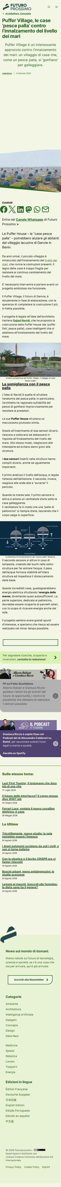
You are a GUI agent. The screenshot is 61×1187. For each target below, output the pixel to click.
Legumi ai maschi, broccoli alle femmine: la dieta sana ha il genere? (30, 885)
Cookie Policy (31, 1167)
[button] (49, 7)
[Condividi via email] (45, 212)
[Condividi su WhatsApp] (37, 212)
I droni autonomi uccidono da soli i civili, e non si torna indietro (30, 847)
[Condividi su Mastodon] (29, 212)
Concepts (25, 13)
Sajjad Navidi (21, 320)
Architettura (12, 13)
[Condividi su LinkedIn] (21, 212)
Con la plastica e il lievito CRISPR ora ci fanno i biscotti (29, 860)
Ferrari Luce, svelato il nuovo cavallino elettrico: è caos (28, 810)
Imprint (46, 1167)
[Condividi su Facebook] (4, 212)
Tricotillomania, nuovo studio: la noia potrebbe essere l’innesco (27, 835)
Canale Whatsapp (29, 219)
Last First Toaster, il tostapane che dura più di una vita (29, 785)
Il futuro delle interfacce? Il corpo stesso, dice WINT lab (30, 797)
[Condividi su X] (12, 212)
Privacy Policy (13, 1167)
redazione (7, 73)
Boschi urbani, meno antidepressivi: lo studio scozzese (28, 873)
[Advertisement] (30, 116)
